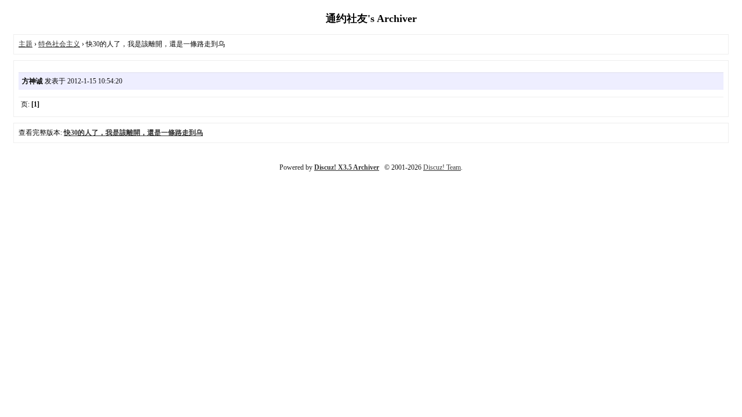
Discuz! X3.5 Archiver (346, 167)
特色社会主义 (59, 44)
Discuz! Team (442, 167)
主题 (25, 44)
